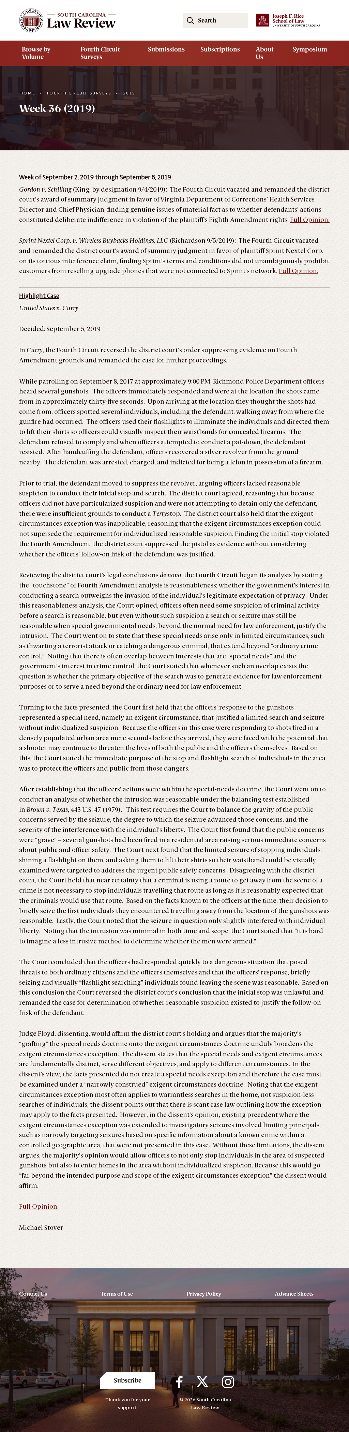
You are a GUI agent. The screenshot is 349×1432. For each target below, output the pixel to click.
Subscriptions (220, 49)
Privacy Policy (203, 1294)
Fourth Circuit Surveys (100, 53)
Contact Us (33, 1294)
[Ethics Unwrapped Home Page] (92, 20)
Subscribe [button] (127, 1380)
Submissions (166, 49)
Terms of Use (117, 1294)
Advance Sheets (294, 1294)
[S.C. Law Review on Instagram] (228, 1382)
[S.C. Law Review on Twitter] (202, 1382)
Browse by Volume (36, 53)
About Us (264, 53)
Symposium (310, 49)
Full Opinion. (310, 220)
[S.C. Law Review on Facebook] (179, 1382)
